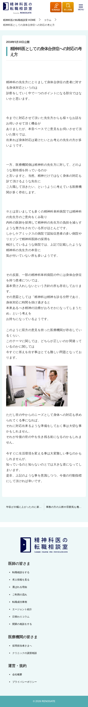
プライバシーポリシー (24, 681)
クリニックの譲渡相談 (24, 653)
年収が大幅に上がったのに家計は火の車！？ (25, 507)
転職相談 (56, 10)
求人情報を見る (20, 579)
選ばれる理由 (19, 587)
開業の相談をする (22, 624)
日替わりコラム (20, 616)
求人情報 (68, 10)
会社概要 (17, 674)
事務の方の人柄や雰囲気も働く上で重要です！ (66, 507)
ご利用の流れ (19, 594)
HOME (19, 20)
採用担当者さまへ (22, 645)
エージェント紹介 (22, 609)
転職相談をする (20, 572)
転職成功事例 (19, 602)
